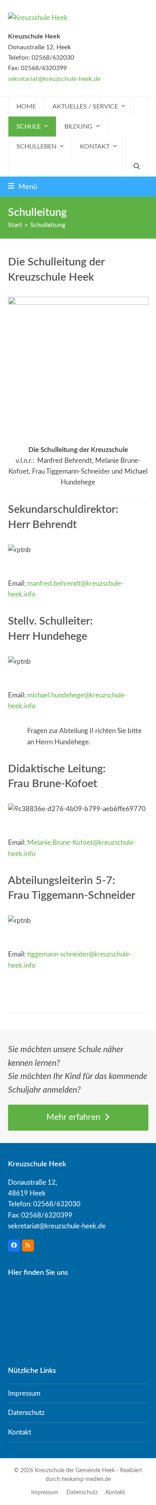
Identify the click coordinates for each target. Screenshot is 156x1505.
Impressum (24, 1393)
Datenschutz (26, 1412)
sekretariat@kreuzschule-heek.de (54, 79)
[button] (137, 167)
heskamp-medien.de (86, 1479)
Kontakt (19, 1432)
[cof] (78, 361)
